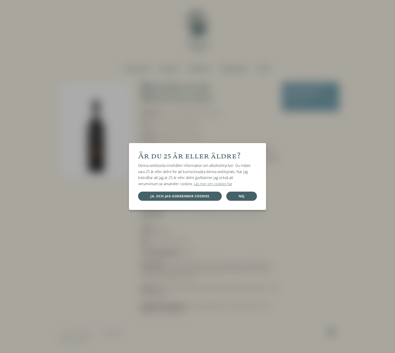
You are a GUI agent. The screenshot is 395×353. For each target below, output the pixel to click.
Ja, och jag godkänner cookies (179, 196)
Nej (242, 196)
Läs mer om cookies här (213, 183)
